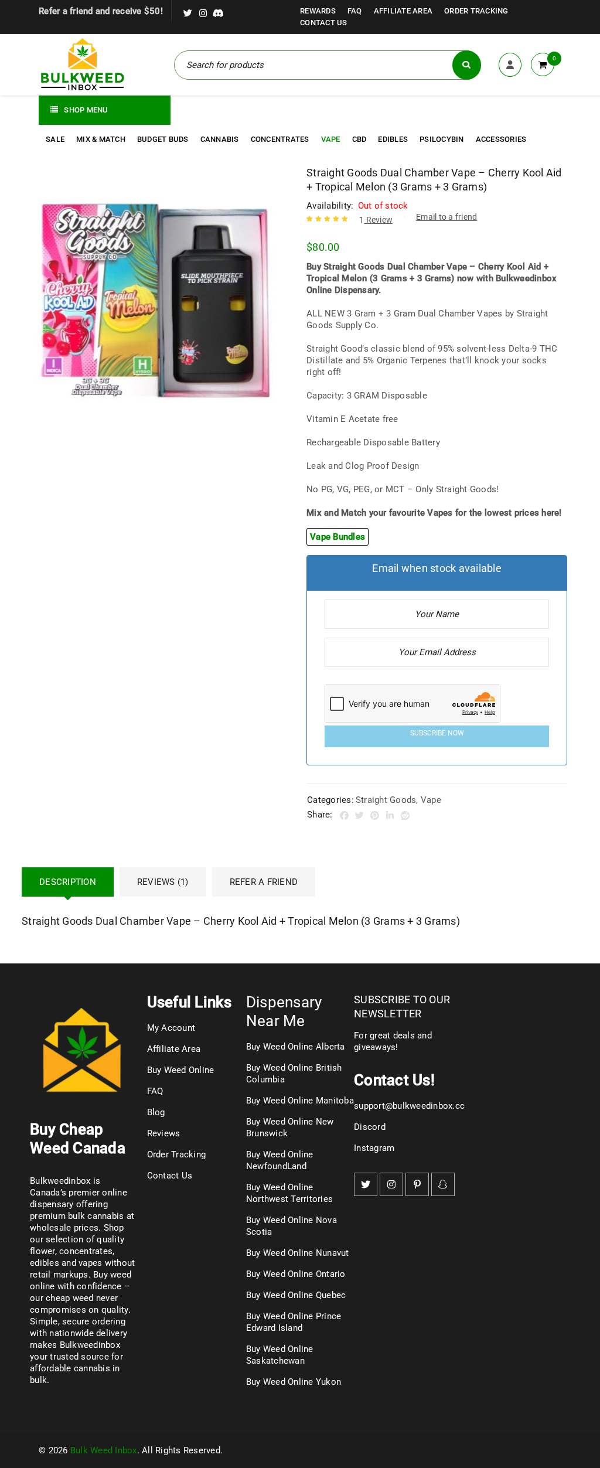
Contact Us (323, 22)
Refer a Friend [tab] (264, 882)
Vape (431, 800)
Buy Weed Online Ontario (296, 1274)
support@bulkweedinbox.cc (409, 1106)
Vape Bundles (337, 537)
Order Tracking (476, 10)
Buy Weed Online (180, 1070)
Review (376, 219)
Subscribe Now (437, 733)
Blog (156, 1112)
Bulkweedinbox (90, 1345)
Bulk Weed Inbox (103, 1450)
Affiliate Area (403, 10)
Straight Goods (386, 800)
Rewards (318, 10)
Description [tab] (67, 882)
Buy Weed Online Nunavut (297, 1253)
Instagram (374, 1148)
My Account (171, 1028)
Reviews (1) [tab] (163, 882)
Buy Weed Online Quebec (296, 1295)
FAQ (354, 10)
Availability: (329, 205)
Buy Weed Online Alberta (295, 1046)
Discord (370, 1127)
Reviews (163, 1133)
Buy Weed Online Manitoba (300, 1100)
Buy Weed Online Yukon (293, 1382)
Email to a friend (446, 217)
